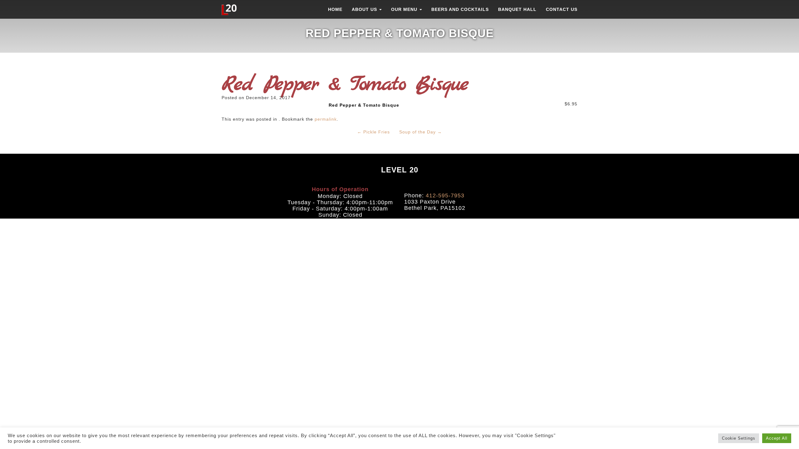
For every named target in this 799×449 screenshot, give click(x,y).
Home (335, 9)
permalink (326, 119)
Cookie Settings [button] (738, 438)
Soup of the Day (420, 131)
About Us (365, 9)
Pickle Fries (373, 131)
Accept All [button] (776, 438)
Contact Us (561, 9)
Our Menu (405, 9)
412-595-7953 (445, 195)
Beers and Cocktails (460, 9)
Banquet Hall (517, 9)
